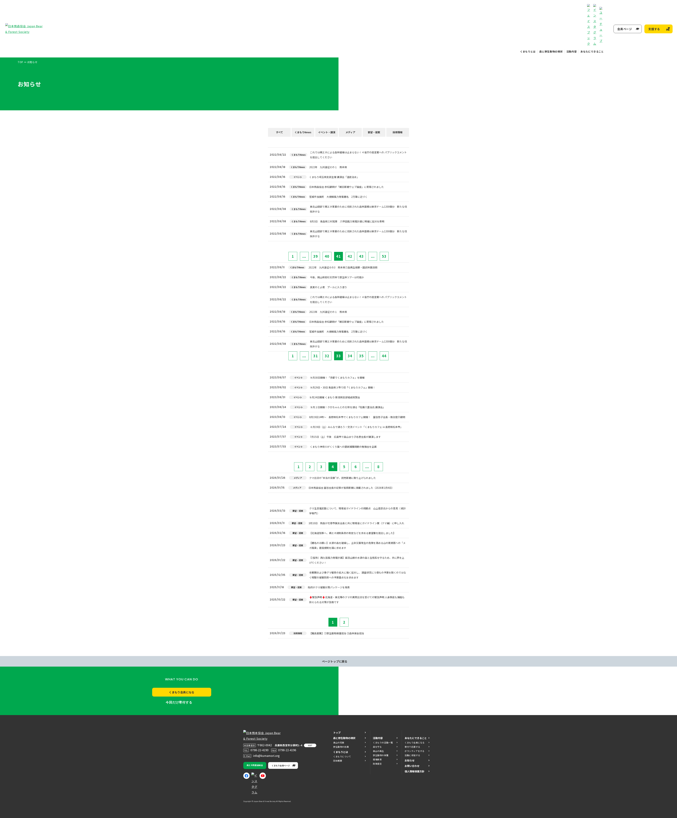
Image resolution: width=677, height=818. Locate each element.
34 (350, 355)
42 (350, 256)
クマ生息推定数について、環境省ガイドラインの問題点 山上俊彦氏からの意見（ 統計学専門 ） (357, 511)
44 (384, 355)
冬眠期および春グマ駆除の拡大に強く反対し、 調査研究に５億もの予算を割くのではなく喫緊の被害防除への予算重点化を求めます (357, 575)
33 (338, 355)
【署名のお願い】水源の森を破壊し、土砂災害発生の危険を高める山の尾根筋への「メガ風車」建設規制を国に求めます (357, 545)
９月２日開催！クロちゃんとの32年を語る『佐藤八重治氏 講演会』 (347, 407)
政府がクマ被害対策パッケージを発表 (329, 587)
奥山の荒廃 (338, 742)
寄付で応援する (412, 746)
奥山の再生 (378, 750)
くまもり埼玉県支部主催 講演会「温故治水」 (334, 177)
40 (327, 256)
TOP (20, 62)
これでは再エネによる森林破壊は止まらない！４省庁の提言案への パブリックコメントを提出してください (358, 155)
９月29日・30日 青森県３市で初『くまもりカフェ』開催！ (342, 387)
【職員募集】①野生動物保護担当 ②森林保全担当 (336, 633)
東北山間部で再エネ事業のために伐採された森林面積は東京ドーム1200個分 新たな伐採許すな (358, 209)
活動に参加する (412, 755)
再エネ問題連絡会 (255, 765)
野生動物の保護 (380, 755)
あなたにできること (592, 51)
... (304, 256)
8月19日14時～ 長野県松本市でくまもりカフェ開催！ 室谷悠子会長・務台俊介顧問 (357, 417)
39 (315, 256)
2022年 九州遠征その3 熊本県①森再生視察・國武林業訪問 (343, 267)
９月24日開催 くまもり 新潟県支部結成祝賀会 (334, 397)
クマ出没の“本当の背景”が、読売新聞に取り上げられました (342, 478)
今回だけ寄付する (179, 702)
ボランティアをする (414, 750)
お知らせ (409, 760)
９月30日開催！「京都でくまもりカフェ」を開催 (337, 377)
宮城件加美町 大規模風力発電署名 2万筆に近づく (338, 196)
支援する (654, 29)
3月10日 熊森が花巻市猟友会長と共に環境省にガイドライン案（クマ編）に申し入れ (356, 523)
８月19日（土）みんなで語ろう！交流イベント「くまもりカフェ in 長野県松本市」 (356, 427)
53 (384, 256)
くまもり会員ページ (281, 765)
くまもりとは (528, 51)
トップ (337, 732)
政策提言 (377, 763)
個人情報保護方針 (414, 771)
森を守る (377, 746)
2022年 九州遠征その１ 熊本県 (328, 167)
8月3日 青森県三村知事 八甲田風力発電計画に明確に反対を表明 (347, 221)
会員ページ (624, 29)
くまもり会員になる (181, 692)
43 (361, 256)
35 (361, 355)
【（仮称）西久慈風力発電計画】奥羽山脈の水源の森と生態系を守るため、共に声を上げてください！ (356, 560)
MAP (310, 745)
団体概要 (337, 760)
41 (338, 256)
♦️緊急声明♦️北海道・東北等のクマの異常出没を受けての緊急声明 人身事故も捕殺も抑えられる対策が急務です (357, 599)
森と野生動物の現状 (551, 51)
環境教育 (377, 759)
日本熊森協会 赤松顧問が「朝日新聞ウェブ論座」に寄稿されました (346, 187)
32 (327, 355)
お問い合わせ (412, 766)
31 (315, 355)
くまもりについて (342, 756)
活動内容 (571, 51)
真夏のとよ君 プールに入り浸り (328, 287)
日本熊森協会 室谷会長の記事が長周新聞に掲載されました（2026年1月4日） (351, 487)
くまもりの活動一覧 (383, 742)
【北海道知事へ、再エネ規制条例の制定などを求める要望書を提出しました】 (352, 533)
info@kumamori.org (266, 755)
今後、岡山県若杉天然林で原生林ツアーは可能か (337, 277)
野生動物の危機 (341, 746)
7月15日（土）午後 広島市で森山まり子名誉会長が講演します (345, 437)
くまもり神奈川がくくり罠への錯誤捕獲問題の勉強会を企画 (343, 446)
